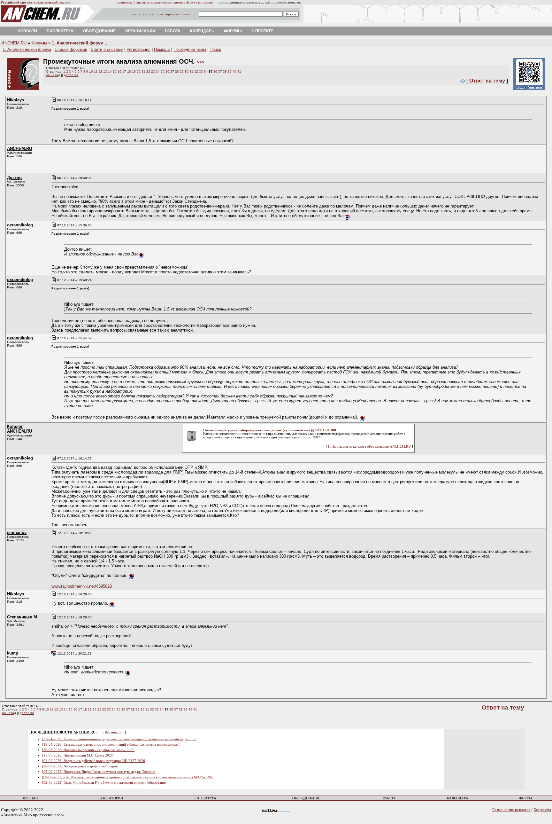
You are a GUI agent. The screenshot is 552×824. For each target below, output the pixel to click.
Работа (172, 31)
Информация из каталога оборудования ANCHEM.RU (369, 446)
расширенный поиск (173, 14)
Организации (140, 31)
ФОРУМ (525, 798)
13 (105, 71)
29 (182, 71)
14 (110, 71)
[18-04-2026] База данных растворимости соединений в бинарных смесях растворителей (111, 744)
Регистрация (138, 49)
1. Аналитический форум (77, 43)
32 (196, 71)
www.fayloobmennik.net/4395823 (81, 586)
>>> (200, 62)
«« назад (53, 75)
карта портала (143, 14)
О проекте (262, 31)
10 (91, 71)
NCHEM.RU (14, 43)
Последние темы (189, 49)
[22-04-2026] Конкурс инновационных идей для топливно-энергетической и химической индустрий (119, 739)
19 (134, 71)
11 (95, 71)
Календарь (202, 31)
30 (186, 71)
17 (124, 71)
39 (230, 71)
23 (153, 71)
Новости (27, 31)
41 (239, 71)
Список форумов (71, 49)
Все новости (114, 732)
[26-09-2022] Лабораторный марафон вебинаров (80, 766)
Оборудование (99, 31)
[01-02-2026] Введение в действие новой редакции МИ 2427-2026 (93, 761)
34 (206, 71)
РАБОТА (389, 798)
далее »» (71, 75)
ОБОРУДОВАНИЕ (306, 798)
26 (167, 71)
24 (158, 71)
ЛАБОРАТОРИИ (110, 798)
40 (234, 71)
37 (220, 71)
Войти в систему (107, 49)
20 (139, 71)
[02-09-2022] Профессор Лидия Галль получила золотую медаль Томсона (98, 771)
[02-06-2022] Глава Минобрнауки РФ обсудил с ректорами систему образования (104, 782)
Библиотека (60, 31)
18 (129, 71)
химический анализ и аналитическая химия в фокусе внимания (165, 2)
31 (191, 71)
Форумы (233, 31)
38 (225, 71)
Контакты (542, 809)
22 (148, 71)
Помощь (162, 49)
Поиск (215, 49)
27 (172, 71)
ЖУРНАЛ (30, 798)
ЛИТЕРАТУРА (205, 798)
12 (100, 71)
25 (163, 71)
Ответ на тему (487, 80)
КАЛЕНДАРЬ (457, 798)
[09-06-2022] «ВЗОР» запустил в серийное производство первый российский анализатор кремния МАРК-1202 (127, 777)
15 (115, 71)
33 (201, 71)
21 (143, 71)
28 (177, 71)
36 (215, 71)
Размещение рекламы (511, 809)
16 (119, 71)
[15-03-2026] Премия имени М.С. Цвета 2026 (77, 755)
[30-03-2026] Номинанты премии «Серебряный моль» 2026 (88, 750)
